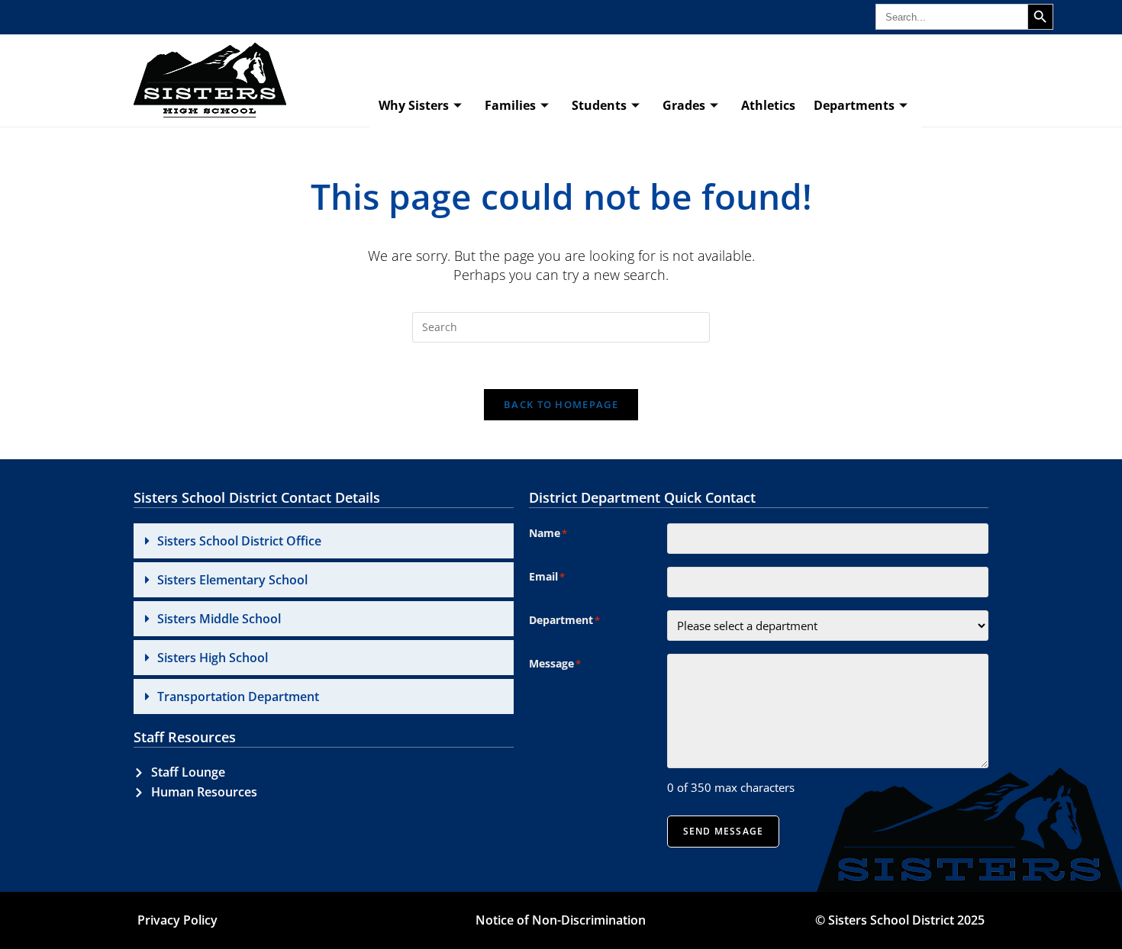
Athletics (768, 105)
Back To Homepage (561, 404)
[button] (324, 540)
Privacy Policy (177, 920)
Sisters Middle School (219, 618)
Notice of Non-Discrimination (561, 920)
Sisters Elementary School (232, 579)
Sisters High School (212, 657)
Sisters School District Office (239, 540)
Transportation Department (238, 696)
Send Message (723, 831)
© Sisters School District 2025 (900, 920)
